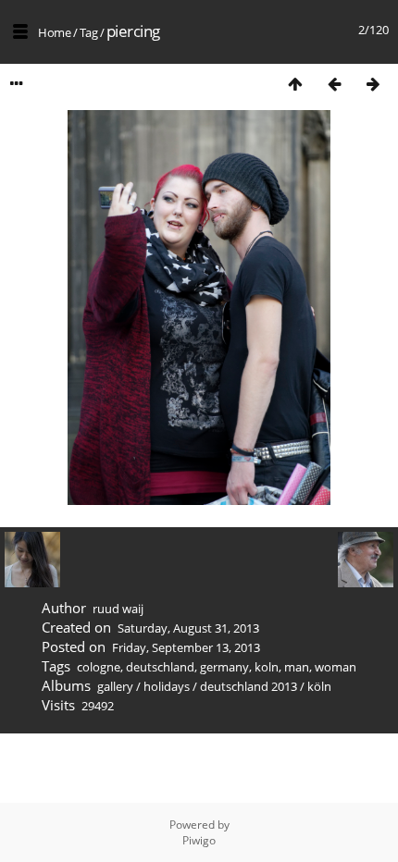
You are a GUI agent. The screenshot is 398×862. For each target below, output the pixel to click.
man (296, 667)
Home (54, 32)
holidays (166, 686)
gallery (115, 686)
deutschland (160, 667)
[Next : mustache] (373, 83)
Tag (89, 32)
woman (335, 667)
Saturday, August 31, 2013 (188, 628)
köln (319, 686)
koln (267, 667)
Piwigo (199, 840)
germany (224, 667)
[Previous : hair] (334, 83)
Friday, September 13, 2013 (186, 647)
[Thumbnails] (295, 83)
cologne (98, 667)
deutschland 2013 (248, 686)
